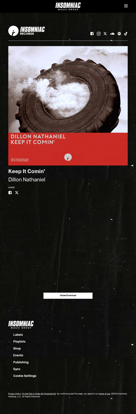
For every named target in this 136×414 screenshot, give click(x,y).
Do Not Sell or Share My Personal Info (39, 394)
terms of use (104, 394)
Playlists (19, 341)
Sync (16, 369)
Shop (17, 348)
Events (18, 355)
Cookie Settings (24, 376)
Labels (18, 334)
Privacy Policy (14, 394)
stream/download (68, 296)
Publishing (21, 362)
